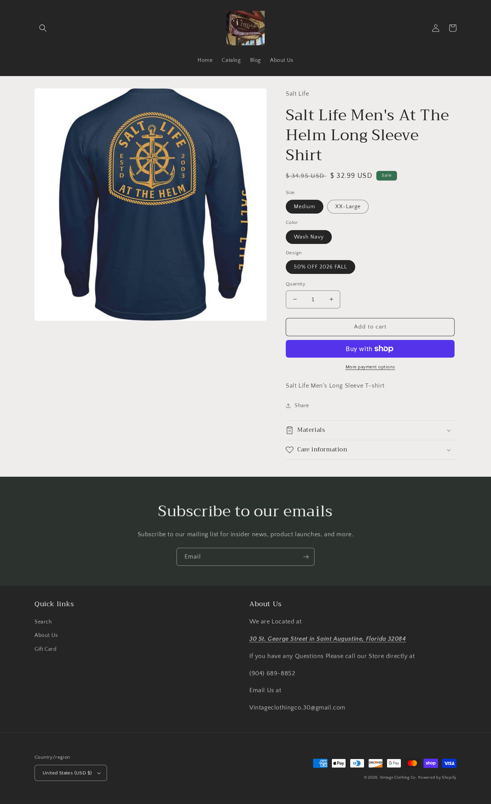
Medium (304, 207)
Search (43, 622)
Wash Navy (309, 237)
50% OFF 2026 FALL (320, 267)
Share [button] (302, 406)
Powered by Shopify (437, 778)
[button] (43, 28)
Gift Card (45, 649)
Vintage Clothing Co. (398, 778)
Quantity (295, 284)
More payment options (370, 367)
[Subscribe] (305, 557)
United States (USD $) (67, 773)
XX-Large (348, 207)
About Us (46, 635)
